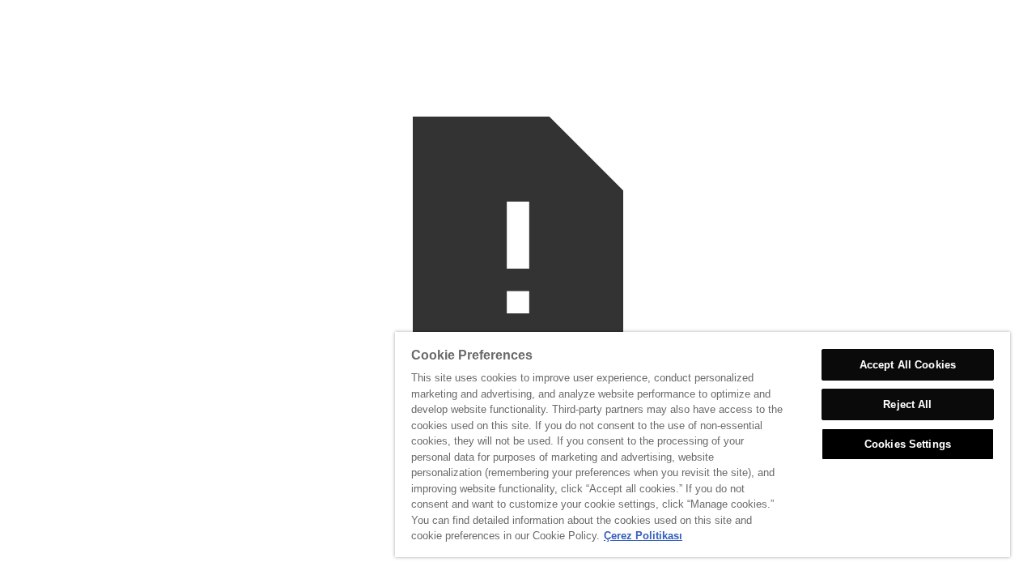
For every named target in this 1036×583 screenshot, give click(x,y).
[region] (702, 444)
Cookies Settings (907, 444)
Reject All (907, 404)
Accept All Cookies (908, 365)
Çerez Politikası (643, 536)
